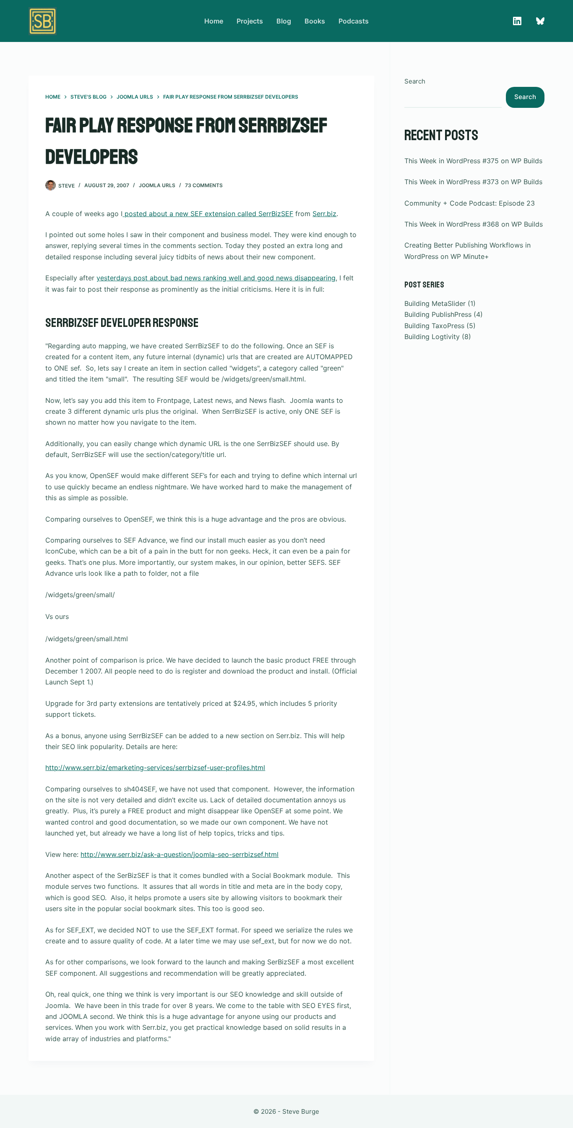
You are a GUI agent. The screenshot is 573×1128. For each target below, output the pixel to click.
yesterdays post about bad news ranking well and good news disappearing (216, 278)
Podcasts (354, 21)
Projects (250, 21)
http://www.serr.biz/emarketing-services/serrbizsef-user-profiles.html (155, 767)
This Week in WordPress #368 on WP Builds (473, 224)
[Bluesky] (540, 21)
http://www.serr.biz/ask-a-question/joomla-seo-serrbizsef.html (180, 854)
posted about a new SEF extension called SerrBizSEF (207, 213)
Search (414, 81)
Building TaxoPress (434, 325)
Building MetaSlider (435, 303)
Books (315, 21)
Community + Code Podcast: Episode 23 (469, 203)
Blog (283, 21)
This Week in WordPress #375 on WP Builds (473, 161)
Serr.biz (324, 213)
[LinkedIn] (517, 21)
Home (213, 21)
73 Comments (204, 185)
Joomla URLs (157, 185)
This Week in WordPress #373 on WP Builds (473, 182)
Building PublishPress (437, 314)
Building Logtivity (432, 336)
